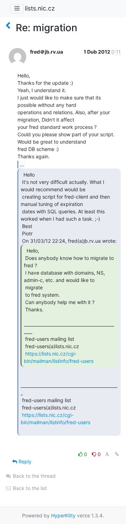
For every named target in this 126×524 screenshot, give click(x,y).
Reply (24, 461)
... (22, 164)
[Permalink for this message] (117, 454)
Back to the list (29, 488)
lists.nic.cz (40, 8)
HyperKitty (63, 515)
